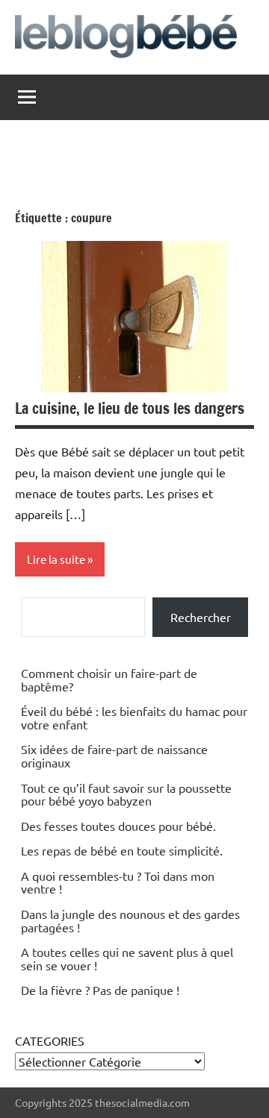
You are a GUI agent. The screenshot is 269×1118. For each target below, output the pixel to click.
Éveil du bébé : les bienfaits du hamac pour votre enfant (134, 717)
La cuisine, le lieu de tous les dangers (129, 408)
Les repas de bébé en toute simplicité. (122, 850)
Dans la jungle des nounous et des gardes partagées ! (130, 920)
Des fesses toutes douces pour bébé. (118, 825)
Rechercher (200, 616)
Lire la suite (56, 559)
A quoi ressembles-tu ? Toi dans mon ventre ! (117, 882)
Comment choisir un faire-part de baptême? (109, 679)
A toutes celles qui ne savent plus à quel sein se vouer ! (127, 958)
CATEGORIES (49, 1040)
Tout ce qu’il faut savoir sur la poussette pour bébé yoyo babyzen (126, 794)
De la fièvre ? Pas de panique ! (100, 989)
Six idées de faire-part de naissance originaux (114, 755)
